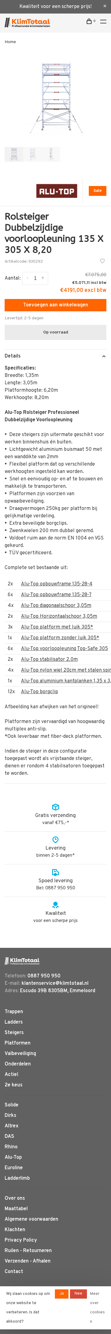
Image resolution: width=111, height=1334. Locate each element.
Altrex (11, 1126)
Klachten (15, 1230)
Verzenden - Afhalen (28, 1261)
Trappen (14, 1012)
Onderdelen (18, 1064)
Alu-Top (13, 1157)
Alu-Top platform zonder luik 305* (60, 638)
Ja (62, 1293)
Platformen (18, 1043)
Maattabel (16, 1209)
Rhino (11, 1147)
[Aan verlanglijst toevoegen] (102, 262)
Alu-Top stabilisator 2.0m (49, 660)
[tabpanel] (55, 96)
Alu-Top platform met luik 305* (57, 627)
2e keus (14, 1085)
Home (10, 42)
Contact (14, 1272)
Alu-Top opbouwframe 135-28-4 (56, 584)
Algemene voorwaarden (31, 1219)
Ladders (14, 1022)
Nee (78, 1293)
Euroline (14, 1168)
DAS (9, 1137)
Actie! (11, 1075)
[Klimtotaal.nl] (22, 961)
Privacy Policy (21, 1240)
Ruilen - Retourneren (28, 1251)
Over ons (15, 1198)
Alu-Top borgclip (39, 692)
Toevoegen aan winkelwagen (55, 305)
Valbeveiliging (20, 1054)
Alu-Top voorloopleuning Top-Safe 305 (64, 649)
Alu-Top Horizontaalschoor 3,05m (59, 616)
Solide (11, 1105)
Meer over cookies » (97, 1308)
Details (13, 356)
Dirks (10, 1116)
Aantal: (13, 278)
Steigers (14, 1033)
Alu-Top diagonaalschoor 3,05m (56, 606)
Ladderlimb (17, 1178)
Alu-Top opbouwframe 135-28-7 (56, 595)
